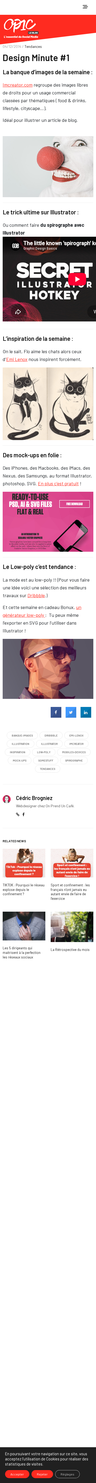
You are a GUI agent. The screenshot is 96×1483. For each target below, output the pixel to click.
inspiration (17, 752)
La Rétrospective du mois (70, 949)
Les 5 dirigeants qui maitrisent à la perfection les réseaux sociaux (22, 952)
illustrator (49, 743)
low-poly (43, 752)
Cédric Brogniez (34, 798)
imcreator (76, 743)
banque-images (22, 735)
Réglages (67, 1474)
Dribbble (36, 595)
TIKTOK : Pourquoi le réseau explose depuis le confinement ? (24, 889)
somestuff (45, 760)
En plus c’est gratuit (58, 483)
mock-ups (19, 760)
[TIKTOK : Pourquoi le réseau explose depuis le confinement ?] (24, 863)
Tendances (33, 46)
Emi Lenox (16, 359)
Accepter (17, 1474)
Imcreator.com (18, 85)
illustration (20, 743)
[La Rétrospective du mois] (72, 927)
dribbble (51, 735)
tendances (47, 768)
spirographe (74, 760)
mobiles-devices (74, 752)
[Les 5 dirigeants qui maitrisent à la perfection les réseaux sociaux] (24, 926)
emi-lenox (76, 735)
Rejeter (42, 1474)
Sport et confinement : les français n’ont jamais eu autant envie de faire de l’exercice (70, 892)
